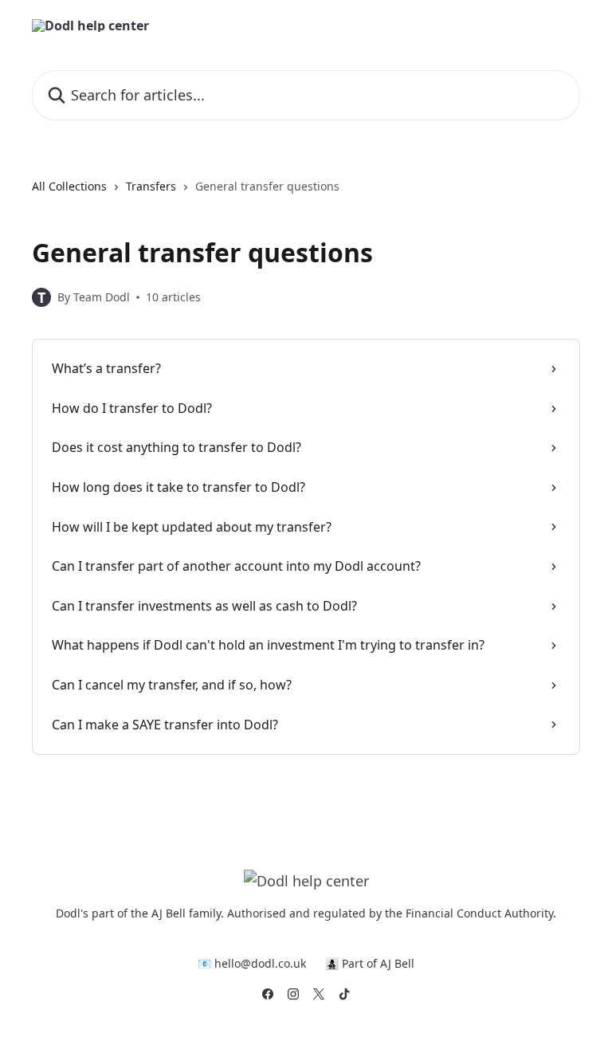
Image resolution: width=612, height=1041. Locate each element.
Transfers (151, 186)
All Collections (69, 186)
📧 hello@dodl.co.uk (252, 963)
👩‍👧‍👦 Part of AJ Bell (369, 963)
